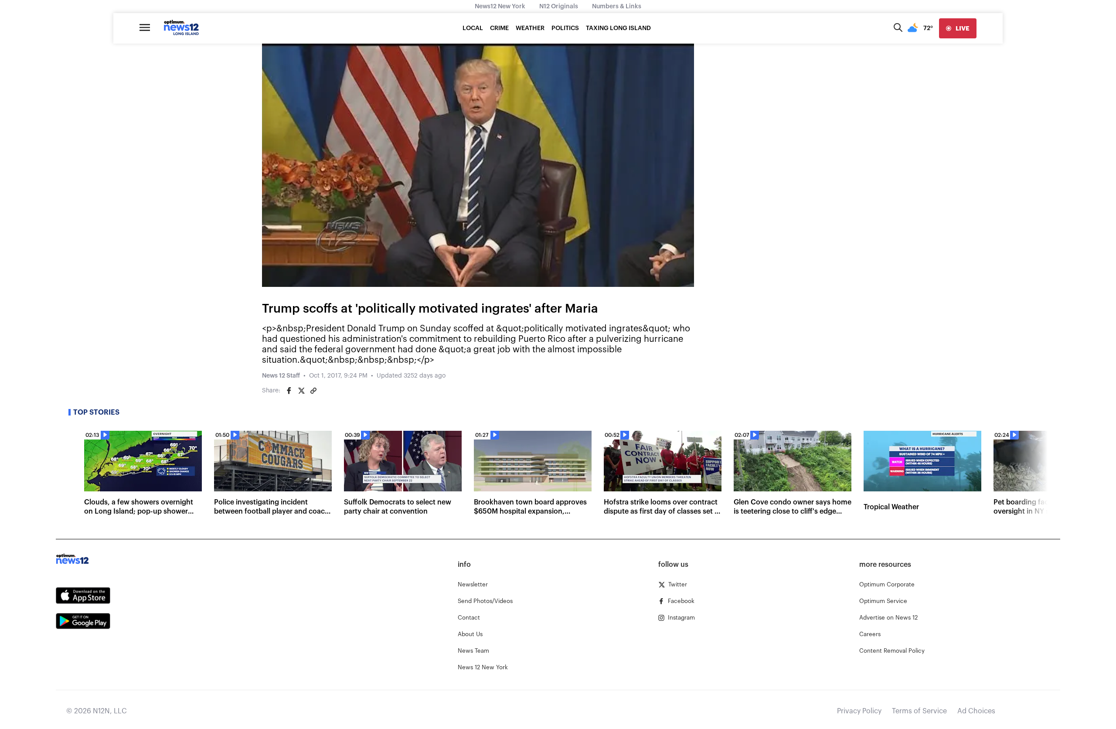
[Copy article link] (313, 390)
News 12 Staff (281, 376)
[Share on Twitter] (301, 390)
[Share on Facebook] (289, 390)
